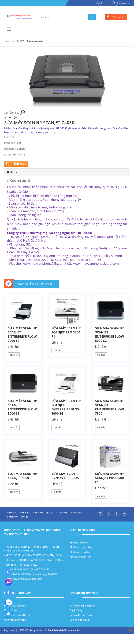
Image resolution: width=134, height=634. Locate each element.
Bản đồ (24, 517)
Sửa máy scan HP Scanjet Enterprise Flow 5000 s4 (66, 407)
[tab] (67, 172)
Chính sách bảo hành (80, 552)
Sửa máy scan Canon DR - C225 (65, 476)
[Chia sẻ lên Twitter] (10, 117)
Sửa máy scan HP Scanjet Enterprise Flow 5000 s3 (22, 407)
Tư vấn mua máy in (80, 620)
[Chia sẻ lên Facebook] (6, 117)
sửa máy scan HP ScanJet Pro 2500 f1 (66, 332)
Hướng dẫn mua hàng (81, 615)
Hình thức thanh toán (80, 556)
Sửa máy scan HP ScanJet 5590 (22, 476)
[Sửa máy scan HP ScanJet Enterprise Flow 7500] (110, 384)
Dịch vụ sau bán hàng (15, 605)
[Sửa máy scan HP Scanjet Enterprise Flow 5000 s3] (23, 384)
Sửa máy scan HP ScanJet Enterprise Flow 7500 (109, 407)
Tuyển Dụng (76, 610)
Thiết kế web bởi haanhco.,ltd (64, 630)
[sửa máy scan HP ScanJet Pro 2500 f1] (67, 311)
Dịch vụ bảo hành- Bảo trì (17, 615)
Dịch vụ (49, 513)
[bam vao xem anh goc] (67, 80)
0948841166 (124, 3)
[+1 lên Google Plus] (15, 117)
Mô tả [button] (13, 172)
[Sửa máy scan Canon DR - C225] (67, 456)
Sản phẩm (38, 513)
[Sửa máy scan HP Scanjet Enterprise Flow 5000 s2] (110, 311)
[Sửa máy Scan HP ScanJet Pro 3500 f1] (110, 456)
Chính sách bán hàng (15, 620)
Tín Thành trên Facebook (82, 605)
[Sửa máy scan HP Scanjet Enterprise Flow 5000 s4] (67, 384)
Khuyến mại (62, 513)
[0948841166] (8, 572)
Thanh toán (12, 517)
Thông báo (76, 513)
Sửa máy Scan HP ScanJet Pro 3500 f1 (109, 478)
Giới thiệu (25, 513)
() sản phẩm (119, 17)
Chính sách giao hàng (81, 547)
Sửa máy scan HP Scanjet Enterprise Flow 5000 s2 (109, 334)
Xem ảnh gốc (12, 112)
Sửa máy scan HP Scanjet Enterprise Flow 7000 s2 (22, 334)
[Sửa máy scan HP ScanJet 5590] (23, 456)
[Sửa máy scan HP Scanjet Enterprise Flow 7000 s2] (23, 311)
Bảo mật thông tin (79, 542)
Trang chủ (9, 40)
